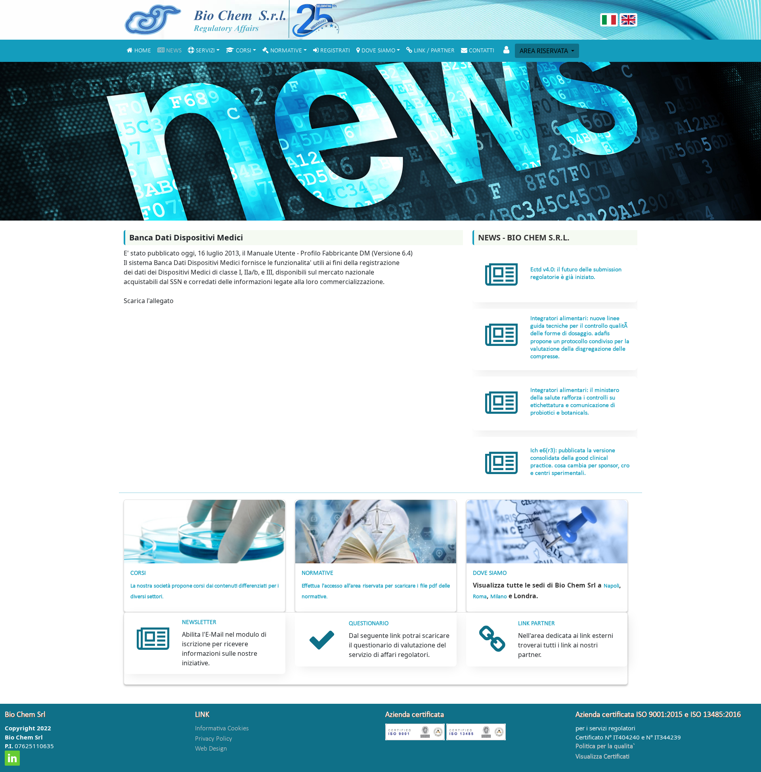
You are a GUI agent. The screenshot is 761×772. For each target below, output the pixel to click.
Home (143, 50)
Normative (285, 51)
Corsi (242, 51)
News (174, 50)
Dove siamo (377, 51)
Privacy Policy (213, 739)
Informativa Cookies (222, 728)
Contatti (482, 50)
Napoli (611, 586)
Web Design (211, 748)
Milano (498, 597)
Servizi (204, 51)
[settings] (505, 50)
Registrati (336, 50)
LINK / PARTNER (435, 50)
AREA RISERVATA (545, 50)
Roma (480, 597)
